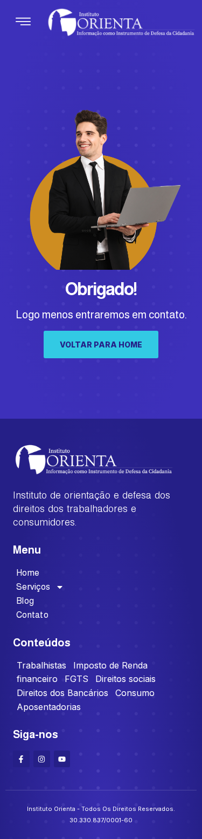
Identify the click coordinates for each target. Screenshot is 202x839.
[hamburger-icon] (23, 22)
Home (27, 572)
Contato (32, 614)
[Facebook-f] (21, 759)
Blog (25, 600)
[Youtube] (62, 759)
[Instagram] (41, 759)
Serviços (33, 586)
